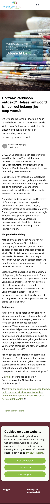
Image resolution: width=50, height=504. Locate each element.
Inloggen (6, 489)
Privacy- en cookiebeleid (33, 490)
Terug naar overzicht (14, 411)
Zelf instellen (25, 467)
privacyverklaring (34, 452)
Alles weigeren (25, 474)
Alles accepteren (25, 460)
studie (8, 377)
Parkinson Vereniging (17, 145)
